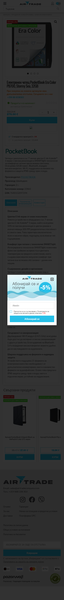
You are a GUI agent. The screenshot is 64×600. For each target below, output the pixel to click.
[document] (32, 300)
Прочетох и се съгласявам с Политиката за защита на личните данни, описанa (31, 312)
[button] (52, 279)
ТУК (43, 313)
